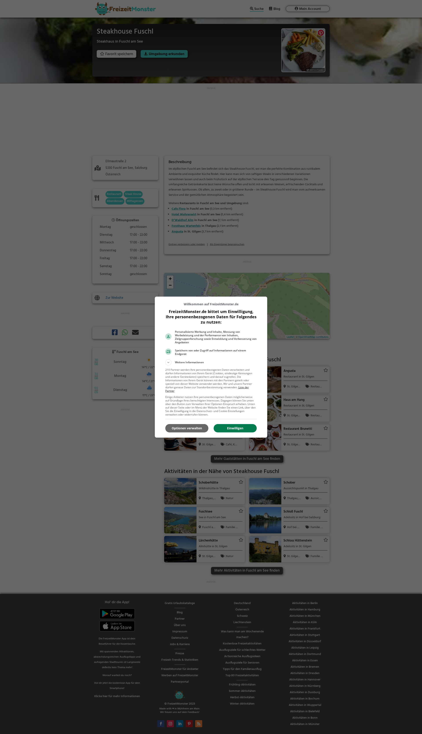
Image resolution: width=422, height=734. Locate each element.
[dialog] (211, 367)
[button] (211, 362)
